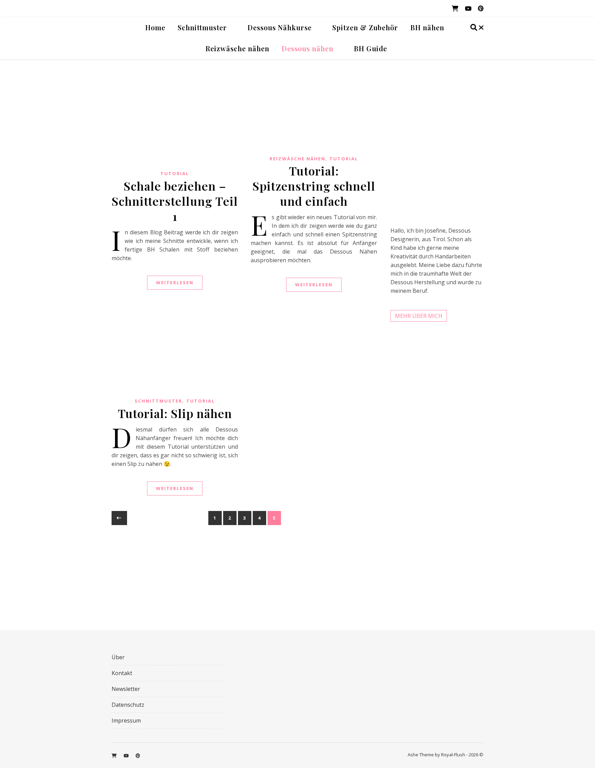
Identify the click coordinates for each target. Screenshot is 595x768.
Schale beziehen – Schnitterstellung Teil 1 (175, 201)
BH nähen (427, 27)
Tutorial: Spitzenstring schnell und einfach (313, 186)
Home (155, 27)
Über (118, 657)
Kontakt (122, 673)
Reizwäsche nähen (237, 48)
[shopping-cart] (456, 8)
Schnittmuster (202, 27)
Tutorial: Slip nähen (175, 413)
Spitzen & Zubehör (365, 27)
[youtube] (469, 8)
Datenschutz (128, 704)
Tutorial (174, 173)
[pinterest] (480, 8)
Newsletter (126, 689)
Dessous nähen (307, 48)
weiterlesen (175, 282)
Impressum (126, 720)
